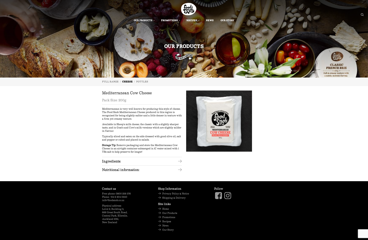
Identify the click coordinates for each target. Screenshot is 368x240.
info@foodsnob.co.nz (113, 200)
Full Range (110, 82)
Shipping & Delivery (174, 197)
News (210, 20)
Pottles (142, 82)
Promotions (169, 20)
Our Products (143, 20)
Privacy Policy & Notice (175, 193)
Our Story (227, 20)
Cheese (127, 82)
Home (165, 208)
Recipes (191, 20)
